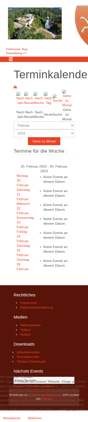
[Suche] (57, 98)
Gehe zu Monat (44, 141)
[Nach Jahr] (20, 98)
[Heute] (48, 98)
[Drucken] (15, 87)
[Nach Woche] (39, 98)
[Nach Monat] (29, 98)
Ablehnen (35, 418)
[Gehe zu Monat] (67, 98)
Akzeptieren (12, 418)
